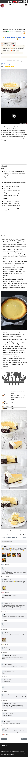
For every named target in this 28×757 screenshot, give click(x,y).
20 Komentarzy (6, 64)
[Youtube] (16, 1)
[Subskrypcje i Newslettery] (21, 2)
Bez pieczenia (20, 53)
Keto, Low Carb (13, 53)
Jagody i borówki (5, 53)
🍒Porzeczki (13, 43)
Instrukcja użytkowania (11, 750)
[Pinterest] (13, 1)
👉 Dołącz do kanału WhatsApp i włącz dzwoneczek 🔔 (14, 38)
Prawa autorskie (14, 748)
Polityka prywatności (23, 748)
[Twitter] (11, 1)
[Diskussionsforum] (24, 2)
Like (1, 564)
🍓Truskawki (15, 45)
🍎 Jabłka (13, 50)
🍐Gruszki (3, 50)
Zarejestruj (21, 534)
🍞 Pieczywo (14, 48)
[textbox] (14, 542)
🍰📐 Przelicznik (5, 43)
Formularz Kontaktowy (5, 748)
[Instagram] (19, 1)
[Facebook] (8, 1)
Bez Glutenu (20, 48)
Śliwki (8, 50)
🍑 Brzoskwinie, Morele (6, 45)
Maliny (17, 50)
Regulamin (11, 534)
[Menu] (26, 5)
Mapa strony (3, 750)
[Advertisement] (14, 17)
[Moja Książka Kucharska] (27, 2)
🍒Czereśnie (22, 45)
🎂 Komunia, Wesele (5, 48)
